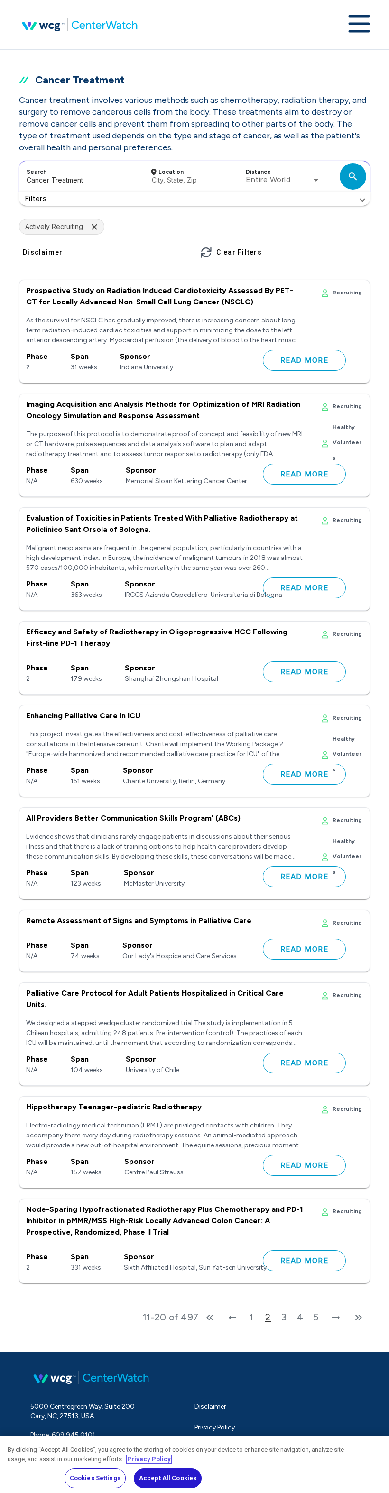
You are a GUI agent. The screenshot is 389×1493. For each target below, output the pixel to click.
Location (171, 171)
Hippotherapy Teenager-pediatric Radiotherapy (114, 1106)
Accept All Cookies (167, 1478)
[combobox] (78, 176)
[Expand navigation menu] (359, 24)
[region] (194, 1464)
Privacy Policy (214, 1427)
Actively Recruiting (54, 226)
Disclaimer (210, 1406)
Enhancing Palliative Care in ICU (83, 715)
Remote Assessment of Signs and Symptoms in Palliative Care (138, 920)
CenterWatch (79, 24)
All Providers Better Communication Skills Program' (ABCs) (133, 818)
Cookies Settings (95, 1478)
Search (36, 171)
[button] (194, 199)
